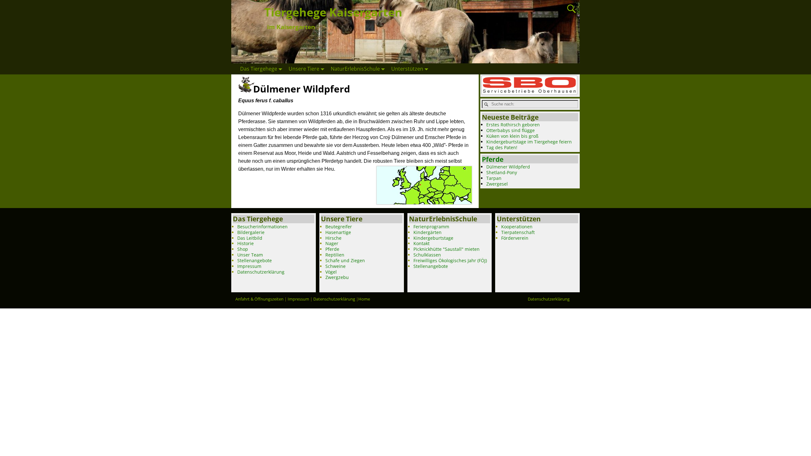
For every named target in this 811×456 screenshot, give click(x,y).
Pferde (492, 159)
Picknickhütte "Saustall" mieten (446, 249)
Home (364, 299)
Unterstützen (407, 68)
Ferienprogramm (431, 227)
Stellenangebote (254, 260)
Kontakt (421, 243)
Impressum (249, 266)
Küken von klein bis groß (512, 136)
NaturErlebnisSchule (355, 68)
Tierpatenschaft (518, 232)
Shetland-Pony (501, 172)
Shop (242, 249)
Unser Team (250, 255)
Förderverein (514, 238)
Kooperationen (517, 227)
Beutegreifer (338, 227)
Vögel (331, 272)
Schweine (335, 266)
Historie (245, 243)
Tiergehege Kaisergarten (333, 12)
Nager (331, 243)
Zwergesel (497, 184)
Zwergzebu (337, 277)
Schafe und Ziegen (345, 260)
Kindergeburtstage (433, 238)
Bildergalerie (251, 232)
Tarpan (493, 178)
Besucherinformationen (262, 227)
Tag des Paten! (501, 147)
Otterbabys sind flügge (510, 130)
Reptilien (334, 255)
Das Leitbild (249, 238)
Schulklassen (427, 255)
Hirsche (333, 238)
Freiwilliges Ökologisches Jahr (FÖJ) (450, 260)
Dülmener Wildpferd (508, 167)
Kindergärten (427, 232)
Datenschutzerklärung (260, 272)
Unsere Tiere (304, 68)
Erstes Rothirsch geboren (513, 125)
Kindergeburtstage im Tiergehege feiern (529, 142)
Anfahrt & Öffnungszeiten (259, 299)
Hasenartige (338, 232)
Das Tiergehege (258, 68)
